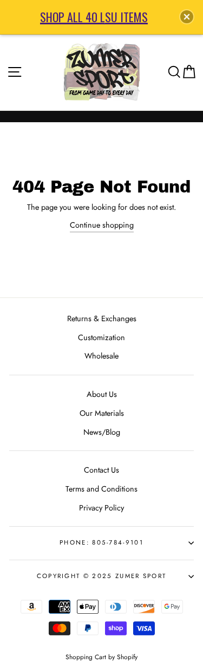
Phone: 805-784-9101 (101, 542)
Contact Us (101, 470)
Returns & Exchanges (101, 318)
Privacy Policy (101, 507)
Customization (101, 337)
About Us (102, 394)
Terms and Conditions (101, 488)
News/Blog (101, 432)
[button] (186, 16)
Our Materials (102, 413)
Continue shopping (102, 225)
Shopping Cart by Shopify (101, 656)
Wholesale (101, 355)
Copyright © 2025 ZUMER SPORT (102, 576)
